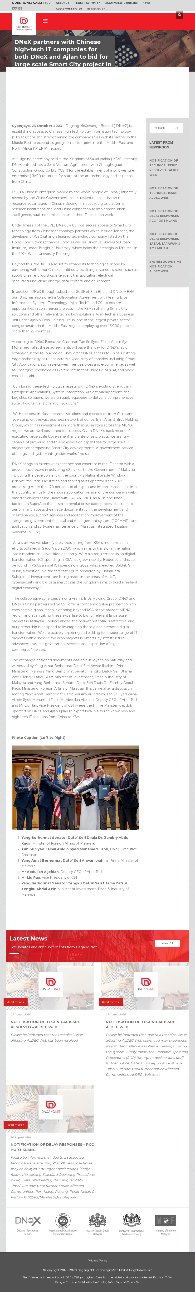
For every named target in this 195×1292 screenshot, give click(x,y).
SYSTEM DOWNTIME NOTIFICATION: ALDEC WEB (165, 266)
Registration (96, 8)
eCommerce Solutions (121, 3)
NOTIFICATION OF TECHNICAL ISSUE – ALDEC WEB (164, 193)
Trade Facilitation (87, 3)
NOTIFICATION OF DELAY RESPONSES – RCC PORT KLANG (165, 215)
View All (167, 943)
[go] (177, 128)
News (146, 3)
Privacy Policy (97, 1260)
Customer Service (69, 8)
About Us (62, 3)
